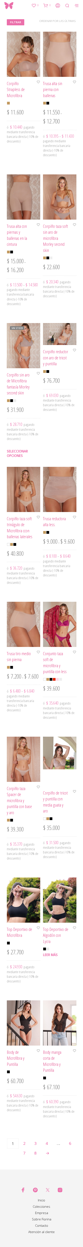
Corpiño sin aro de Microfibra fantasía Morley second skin (18, 384)
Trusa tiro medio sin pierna (19, 656)
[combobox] (53, 21)
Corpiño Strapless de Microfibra (16, 89)
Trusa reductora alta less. (54, 521)
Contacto (41, 1225)
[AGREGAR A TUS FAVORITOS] (38, 82)
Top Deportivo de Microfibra (19, 932)
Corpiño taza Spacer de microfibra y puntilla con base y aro (19, 800)
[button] (35, 5)
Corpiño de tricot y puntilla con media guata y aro (55, 802)
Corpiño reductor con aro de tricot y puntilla (55, 358)
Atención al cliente (41, 1232)
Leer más (50, 955)
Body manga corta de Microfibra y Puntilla (52, 1061)
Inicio (41, 1200)
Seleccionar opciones (17, 453)
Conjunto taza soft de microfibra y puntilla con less (55, 662)
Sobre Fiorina (41, 1219)
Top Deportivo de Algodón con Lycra (55, 935)
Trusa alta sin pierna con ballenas (52, 89)
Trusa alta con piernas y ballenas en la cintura (17, 235)
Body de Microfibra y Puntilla (15, 1058)
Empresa (41, 1213)
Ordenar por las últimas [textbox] (57, 21)
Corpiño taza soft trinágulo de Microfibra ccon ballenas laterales (19, 527)
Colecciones (41, 1206)
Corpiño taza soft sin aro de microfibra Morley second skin (55, 238)
